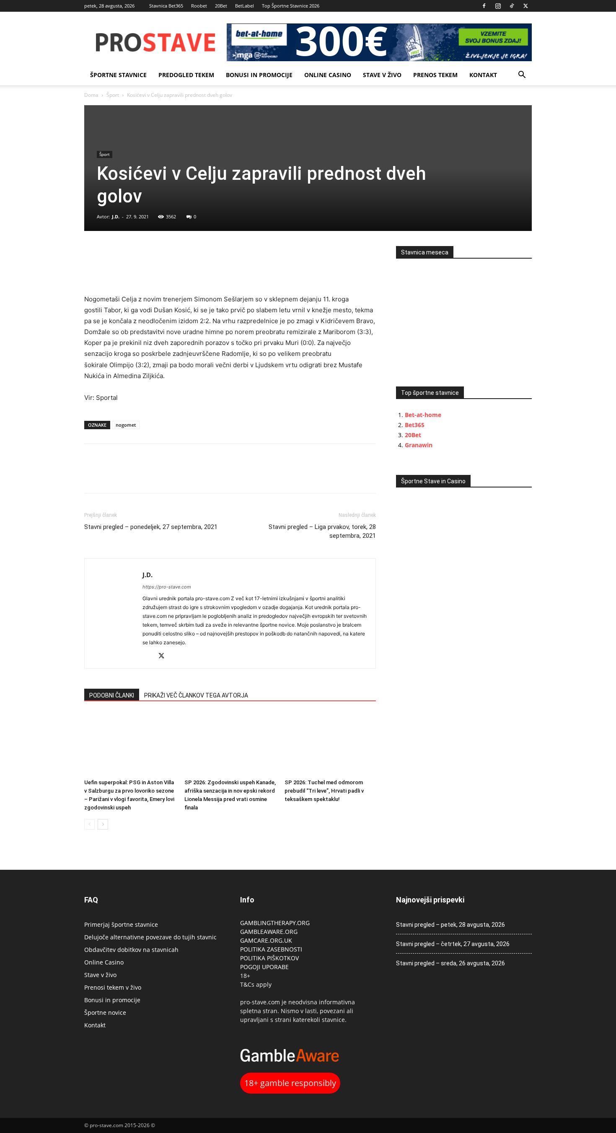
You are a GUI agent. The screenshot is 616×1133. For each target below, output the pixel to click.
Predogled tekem (186, 75)
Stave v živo (382, 75)
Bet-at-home (423, 415)
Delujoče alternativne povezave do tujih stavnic (150, 937)
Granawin (418, 445)
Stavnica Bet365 (166, 6)
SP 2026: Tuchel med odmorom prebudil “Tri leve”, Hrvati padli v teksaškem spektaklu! (324, 790)
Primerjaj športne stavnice (121, 924)
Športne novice (105, 1012)
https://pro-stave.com (166, 587)
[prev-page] (89, 824)
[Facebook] (484, 6)
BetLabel (244, 6)
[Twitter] (525, 6)
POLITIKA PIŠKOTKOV (269, 958)
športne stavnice (118, 75)
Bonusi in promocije (259, 75)
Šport (112, 95)
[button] (522, 76)
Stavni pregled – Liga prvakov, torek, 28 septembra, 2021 (322, 531)
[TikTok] (511, 6)
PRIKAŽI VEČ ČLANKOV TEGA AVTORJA (196, 695)
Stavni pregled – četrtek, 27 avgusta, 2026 (453, 944)
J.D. (115, 216)
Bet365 (414, 425)
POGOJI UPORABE (264, 967)
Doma (91, 95)
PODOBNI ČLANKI (111, 695)
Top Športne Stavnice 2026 (290, 6)
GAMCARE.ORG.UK (266, 940)
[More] (151, 254)
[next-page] (103, 824)
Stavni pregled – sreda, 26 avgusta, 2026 (450, 963)
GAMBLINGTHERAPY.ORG (275, 923)
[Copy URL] (131, 254)
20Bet (221, 6)
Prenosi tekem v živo (112, 987)
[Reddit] (149, 656)
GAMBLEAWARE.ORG (269, 932)
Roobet (199, 6)
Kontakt (483, 75)
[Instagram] (498, 6)
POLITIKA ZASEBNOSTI (271, 949)
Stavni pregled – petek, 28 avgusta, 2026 (450, 924)
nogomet (126, 425)
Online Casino (327, 75)
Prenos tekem (435, 75)
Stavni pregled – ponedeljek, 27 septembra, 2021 (150, 527)
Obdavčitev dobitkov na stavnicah (131, 950)
